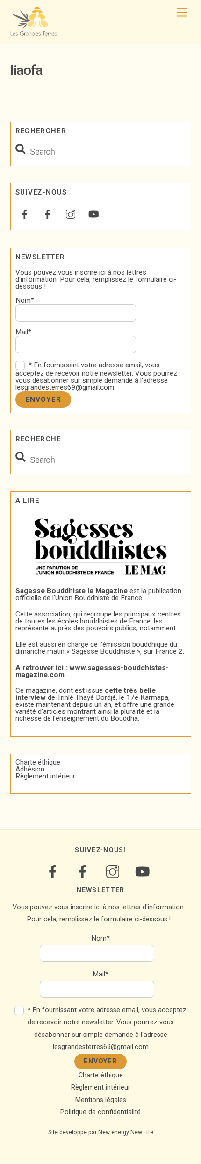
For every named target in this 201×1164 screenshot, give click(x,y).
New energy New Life (125, 1132)
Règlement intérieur (45, 776)
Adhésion (29, 769)
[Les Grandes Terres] (33, 32)
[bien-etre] (24, 213)
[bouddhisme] (47, 213)
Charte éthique (37, 762)
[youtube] (93, 213)
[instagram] (70, 213)
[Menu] (181, 13)
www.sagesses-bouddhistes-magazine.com (92, 671)
